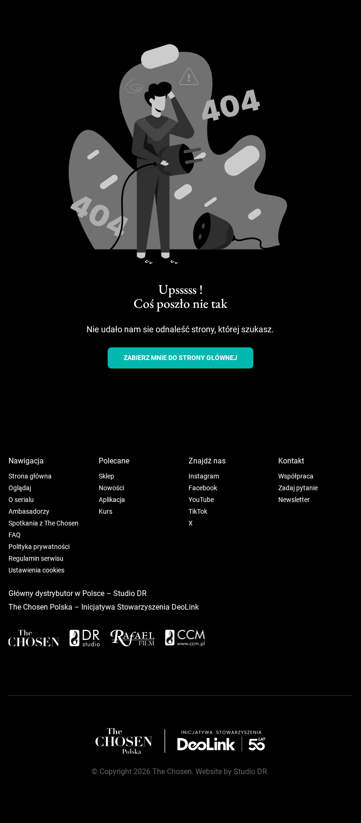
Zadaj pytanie (298, 488)
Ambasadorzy (28, 511)
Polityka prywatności (39, 546)
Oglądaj (19, 488)
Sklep (106, 476)
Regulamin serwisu (35, 558)
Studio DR (130, 593)
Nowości (111, 488)
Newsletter (294, 499)
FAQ (14, 535)
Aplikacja (112, 499)
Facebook (202, 488)
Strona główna (30, 476)
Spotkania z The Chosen (43, 523)
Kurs (105, 511)
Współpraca (296, 476)
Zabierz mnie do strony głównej (180, 357)
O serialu (21, 499)
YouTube (201, 499)
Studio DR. (251, 771)
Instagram (203, 476)
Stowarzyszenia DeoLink (158, 607)
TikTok (197, 511)
